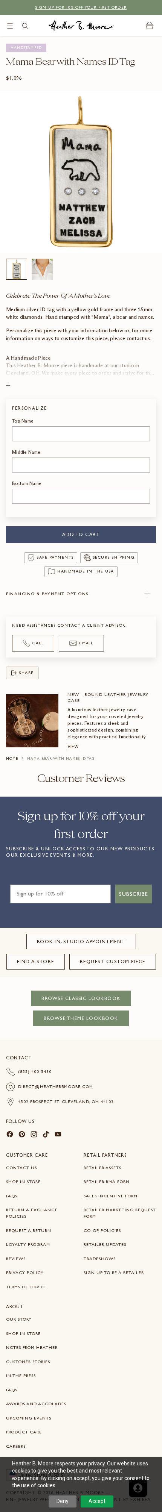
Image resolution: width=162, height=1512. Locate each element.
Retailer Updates (105, 1244)
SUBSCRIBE (133, 894)
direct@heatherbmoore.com (55, 1086)
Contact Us (21, 1167)
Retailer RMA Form (107, 1181)
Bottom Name (26, 483)
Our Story (19, 1319)
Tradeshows (100, 1258)
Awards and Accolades (36, 1403)
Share (26, 673)
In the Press (21, 1375)
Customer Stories (28, 1361)
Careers (16, 1446)
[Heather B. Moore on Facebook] (9, 1135)
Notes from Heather (32, 1347)
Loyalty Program (28, 1244)
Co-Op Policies (102, 1230)
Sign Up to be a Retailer (114, 1272)
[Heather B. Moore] (81, 26)
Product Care (24, 1432)
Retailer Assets (102, 1167)
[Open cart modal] (149, 25)
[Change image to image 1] (16, 269)
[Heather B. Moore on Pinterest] (21, 1135)
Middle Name (26, 452)
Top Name (23, 421)
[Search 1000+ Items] (25, 25)
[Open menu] (10, 25)
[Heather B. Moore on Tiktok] (45, 1135)
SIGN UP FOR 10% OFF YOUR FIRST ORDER (81, 7)
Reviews (16, 1258)
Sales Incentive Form (111, 1196)
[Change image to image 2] (42, 269)
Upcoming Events (28, 1418)
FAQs (11, 1196)
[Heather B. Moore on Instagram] (33, 1135)
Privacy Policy (25, 1272)
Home (12, 759)
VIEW (73, 746)
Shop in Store (23, 1181)
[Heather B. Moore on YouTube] (58, 1135)
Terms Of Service (26, 1287)
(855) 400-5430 (35, 1071)
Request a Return (28, 1230)
